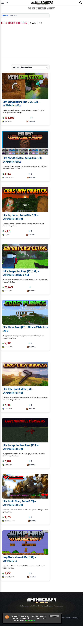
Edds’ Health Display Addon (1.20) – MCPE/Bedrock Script (19, 503)
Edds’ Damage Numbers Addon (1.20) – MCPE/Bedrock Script (20, 447)
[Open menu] (2, 2)
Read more (30, 620)
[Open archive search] (40, 23)
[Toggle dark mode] (7, 3)
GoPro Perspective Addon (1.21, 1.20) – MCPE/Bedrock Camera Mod (21, 273)
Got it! (54, 616)
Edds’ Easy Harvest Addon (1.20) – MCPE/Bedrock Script (18, 390)
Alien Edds (32, 121)
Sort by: (16, 67)
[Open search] (80, 2)
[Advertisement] (25, 42)
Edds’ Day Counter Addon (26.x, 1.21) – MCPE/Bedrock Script (20, 216)
